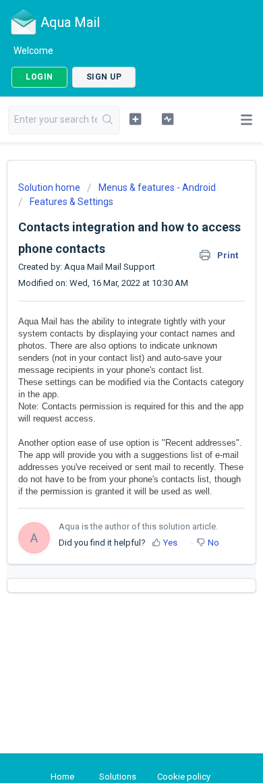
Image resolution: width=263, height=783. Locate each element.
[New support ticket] (135, 118)
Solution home (50, 187)
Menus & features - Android (157, 187)
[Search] (108, 120)
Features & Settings (71, 201)
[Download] (106, 384)
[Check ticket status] (167, 118)
